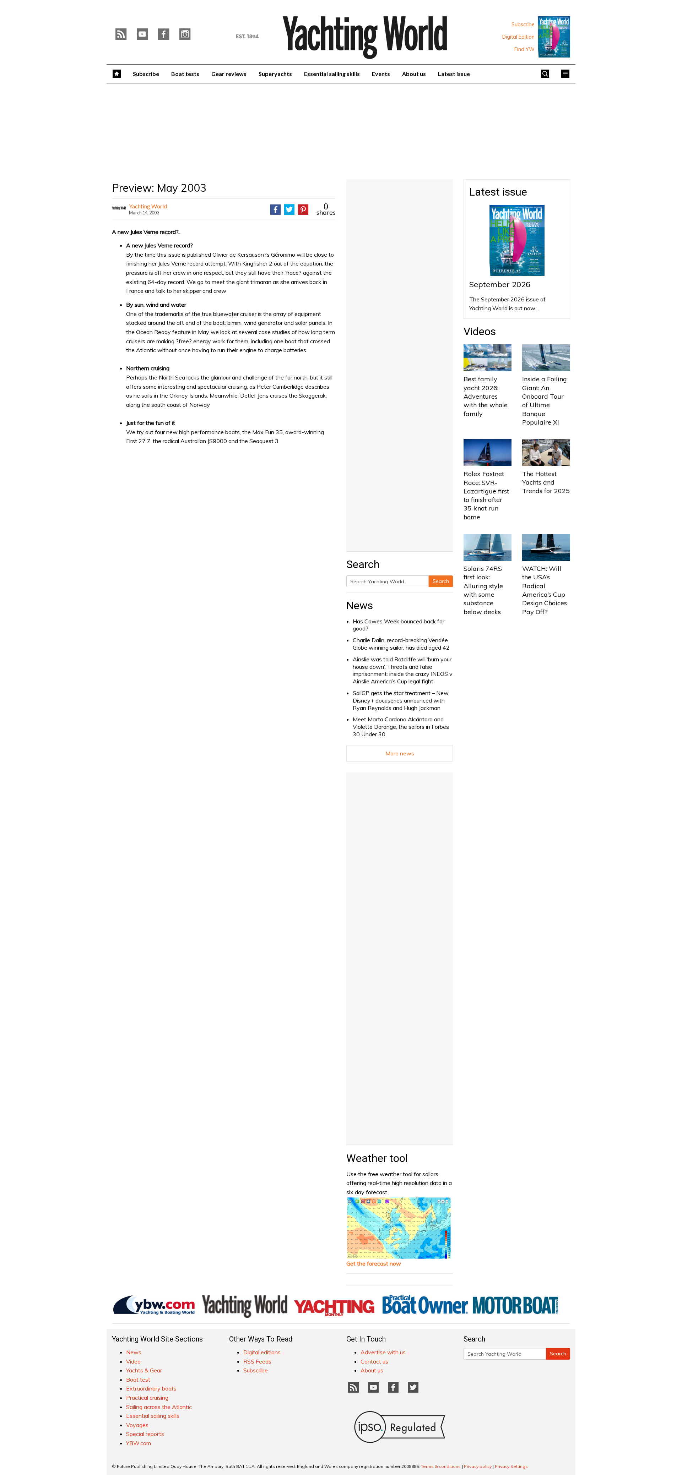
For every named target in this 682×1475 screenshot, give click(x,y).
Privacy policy (478, 1466)
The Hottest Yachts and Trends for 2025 (546, 482)
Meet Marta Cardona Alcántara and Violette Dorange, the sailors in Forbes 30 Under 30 (401, 727)
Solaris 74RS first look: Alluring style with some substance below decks (483, 590)
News (359, 605)
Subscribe (523, 24)
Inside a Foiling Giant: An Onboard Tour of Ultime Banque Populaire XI (544, 400)
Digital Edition (518, 37)
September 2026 (499, 284)
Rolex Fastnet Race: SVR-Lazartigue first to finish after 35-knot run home (486, 495)
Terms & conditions (441, 1466)
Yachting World (148, 206)
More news (399, 753)
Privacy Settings (511, 1466)
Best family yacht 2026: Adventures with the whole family (486, 396)
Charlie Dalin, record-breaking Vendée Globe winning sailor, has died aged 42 (401, 644)
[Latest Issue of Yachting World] (554, 37)
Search (441, 581)
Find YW (524, 49)
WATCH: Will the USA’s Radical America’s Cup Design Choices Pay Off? (544, 590)
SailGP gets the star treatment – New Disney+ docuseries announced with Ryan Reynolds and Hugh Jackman (401, 700)
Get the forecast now (373, 1263)
